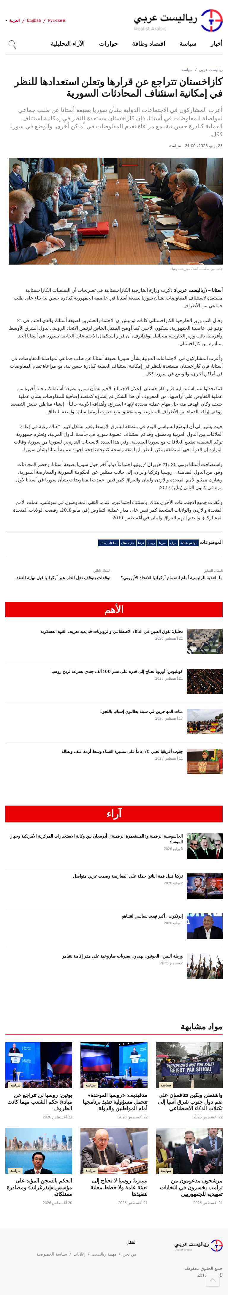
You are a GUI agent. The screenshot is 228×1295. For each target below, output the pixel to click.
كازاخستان (127, 543)
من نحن (130, 1254)
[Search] (11, 43)
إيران (173, 543)
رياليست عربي (211, 69)
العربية (14, 20)
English (34, 20)
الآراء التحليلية (68, 43)
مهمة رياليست (104, 1254)
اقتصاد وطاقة (148, 43)
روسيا (151, 543)
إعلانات (79, 1254)
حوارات (108, 43)
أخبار (217, 43)
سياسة (188, 43)
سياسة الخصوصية (51, 1254)
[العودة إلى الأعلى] (213, 1280)
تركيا (141, 543)
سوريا (162, 543)
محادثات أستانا (108, 543)
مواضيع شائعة (188, 543)
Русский (57, 20)
